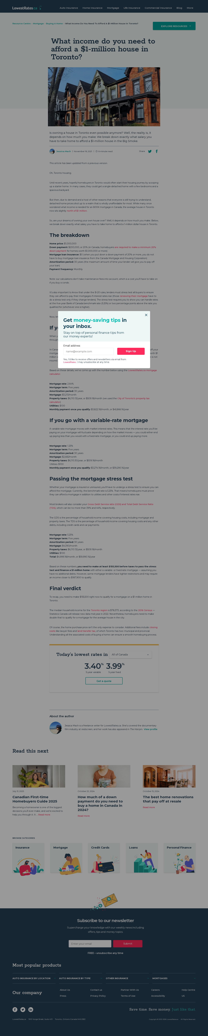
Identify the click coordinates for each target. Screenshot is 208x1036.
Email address (71, 345)
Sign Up (131, 351)
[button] (146, 313)
